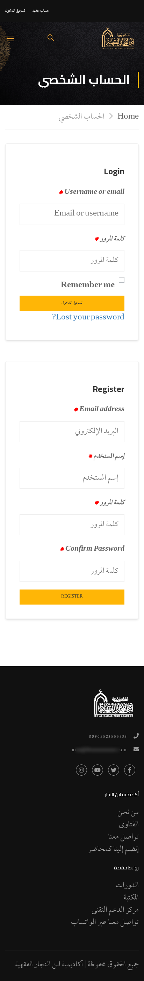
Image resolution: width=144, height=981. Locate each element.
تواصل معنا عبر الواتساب (105, 922)
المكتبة (131, 898)
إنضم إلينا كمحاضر (113, 849)
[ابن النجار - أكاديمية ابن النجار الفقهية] (118, 37)
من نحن (128, 812)
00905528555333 (108, 737)
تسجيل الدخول (15, 11)
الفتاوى (129, 825)
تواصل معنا (123, 837)
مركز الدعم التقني (115, 910)
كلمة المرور (109, 239)
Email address (99, 410)
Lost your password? (88, 318)
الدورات (127, 886)
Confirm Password (92, 549)
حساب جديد (41, 11)
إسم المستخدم (106, 456)
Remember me (88, 286)
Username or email (91, 192)
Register (72, 596)
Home (128, 117)
